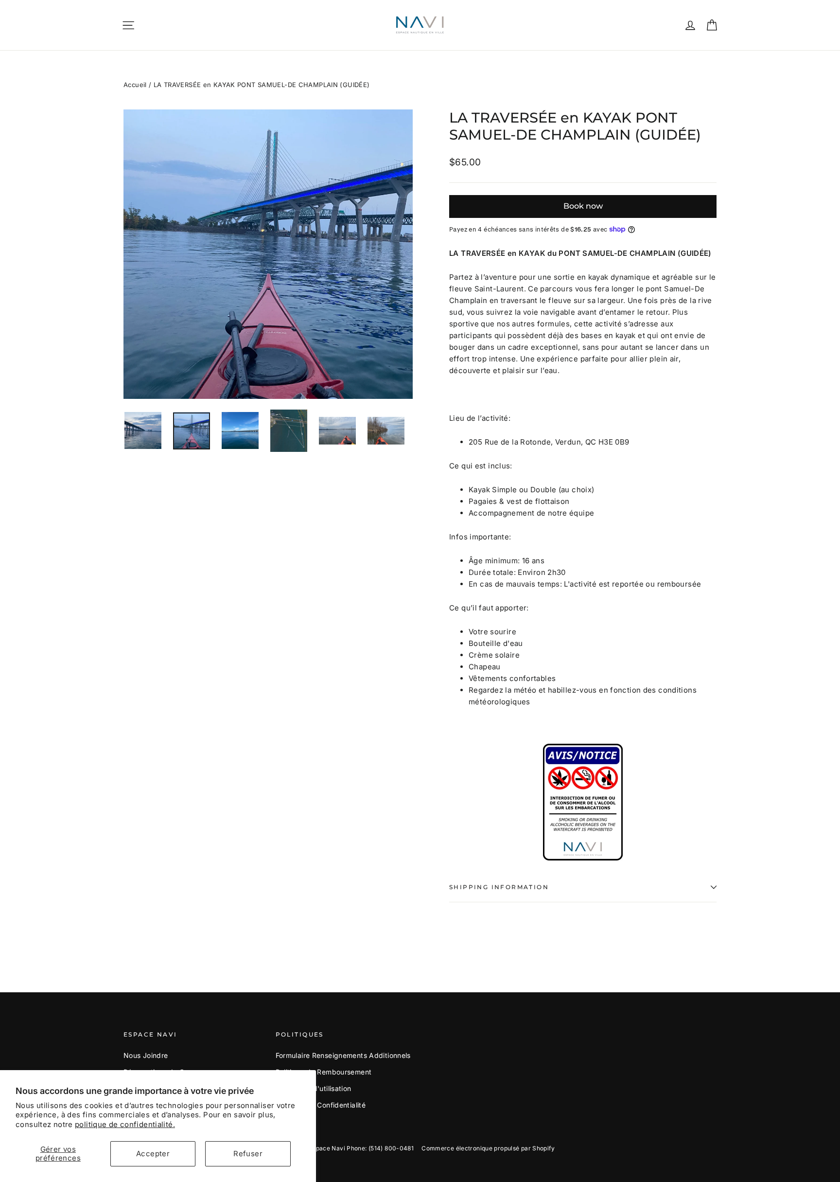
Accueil (135, 85)
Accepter (153, 1153)
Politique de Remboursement (324, 1072)
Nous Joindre (145, 1055)
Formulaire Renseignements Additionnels (343, 1055)
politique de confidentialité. (125, 1124)
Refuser (247, 1153)
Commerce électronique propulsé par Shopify (488, 1148)
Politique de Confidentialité (321, 1105)
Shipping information (499, 887)
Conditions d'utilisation (313, 1088)
